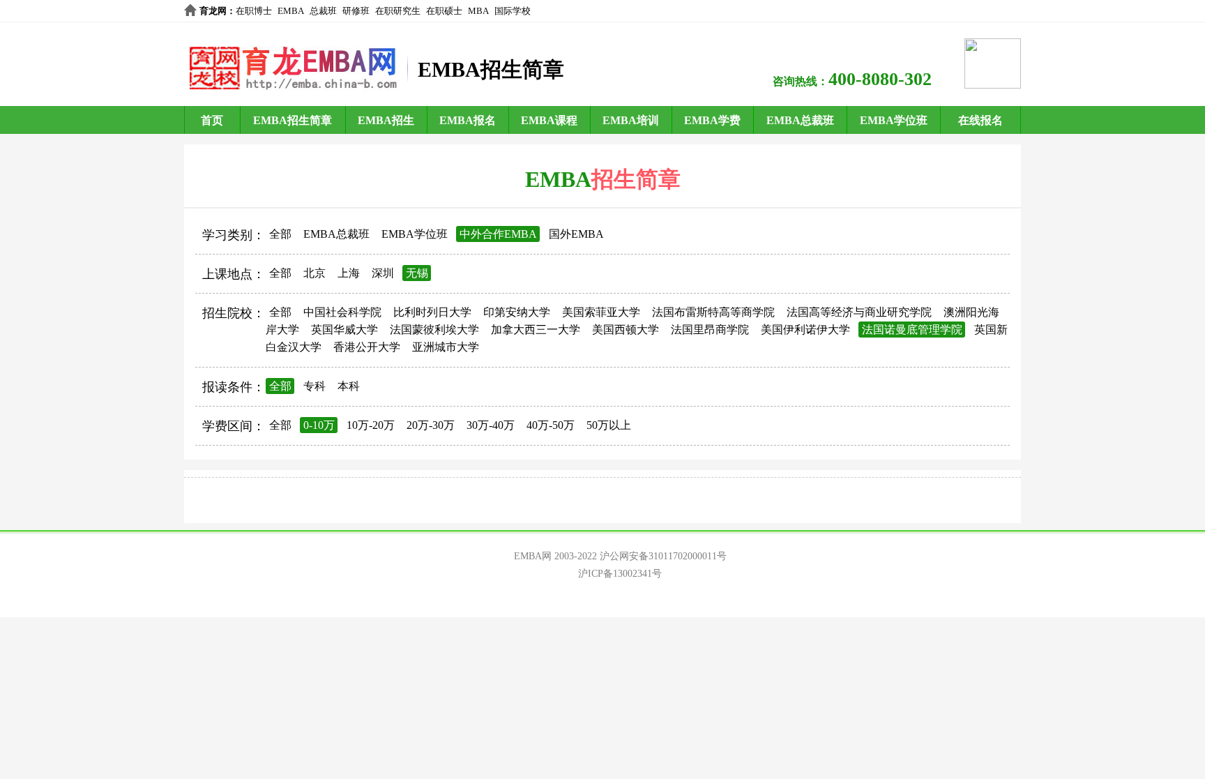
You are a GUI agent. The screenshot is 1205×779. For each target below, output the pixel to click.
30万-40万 (491, 425)
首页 (212, 120)
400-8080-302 (880, 79)
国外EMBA (576, 234)
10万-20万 (371, 425)
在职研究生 (397, 11)
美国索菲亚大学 (601, 312)
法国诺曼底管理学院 (912, 329)
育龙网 (213, 11)
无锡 (417, 273)
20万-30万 (431, 425)
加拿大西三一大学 (535, 329)
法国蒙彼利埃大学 (434, 329)
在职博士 (254, 11)
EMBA (291, 11)
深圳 (383, 273)
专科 (314, 386)
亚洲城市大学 (445, 347)
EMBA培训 (630, 120)
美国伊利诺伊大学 (805, 329)
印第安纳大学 (516, 312)
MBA (478, 11)
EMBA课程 (549, 120)
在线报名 (980, 120)
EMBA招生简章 (292, 120)
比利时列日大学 (432, 312)
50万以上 (608, 425)
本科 (349, 386)
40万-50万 (550, 425)
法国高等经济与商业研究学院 (859, 312)
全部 (280, 234)
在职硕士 (444, 11)
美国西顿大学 (625, 329)
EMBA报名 (467, 120)
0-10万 (319, 425)
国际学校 (512, 11)
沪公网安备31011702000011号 (663, 556)
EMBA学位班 (893, 120)
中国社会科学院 (342, 312)
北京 (314, 273)
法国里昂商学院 (710, 329)
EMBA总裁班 (800, 120)
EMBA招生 (386, 120)
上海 (349, 273)
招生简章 (636, 179)
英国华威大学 (344, 329)
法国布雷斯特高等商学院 (713, 312)
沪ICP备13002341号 (620, 573)
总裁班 (323, 11)
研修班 (356, 11)
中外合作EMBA (498, 234)
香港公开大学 (366, 347)
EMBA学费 (712, 120)
